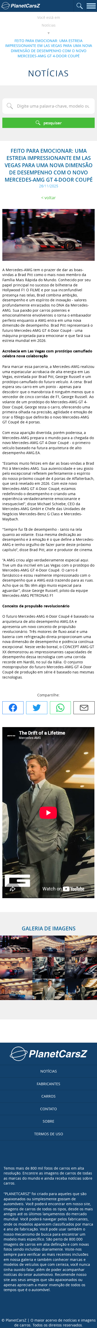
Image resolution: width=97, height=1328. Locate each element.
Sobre (48, 1121)
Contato (48, 1108)
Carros (48, 1096)
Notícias (49, 25)
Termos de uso (48, 1133)
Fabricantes (48, 1083)
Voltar (50, 197)
